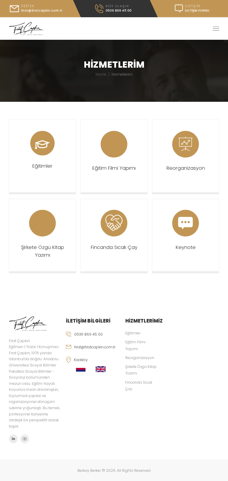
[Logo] (26, 28)
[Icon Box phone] (92, 337)
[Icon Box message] (189, 8)
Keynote (186, 247)
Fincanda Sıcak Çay (114, 247)
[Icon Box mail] (36, 8)
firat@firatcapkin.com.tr (94, 347)
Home (101, 74)
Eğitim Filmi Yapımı (114, 168)
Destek (27, 6)
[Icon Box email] (92, 350)
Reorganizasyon (186, 168)
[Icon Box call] (113, 8)
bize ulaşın (117, 6)
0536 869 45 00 (88, 334)
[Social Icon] (13, 438)
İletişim (192, 6)
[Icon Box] (42, 156)
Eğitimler (42, 166)
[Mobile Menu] (216, 29)
